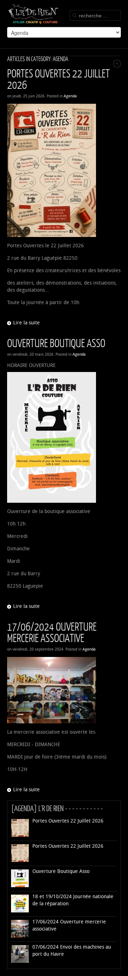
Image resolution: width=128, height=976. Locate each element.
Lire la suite (26, 323)
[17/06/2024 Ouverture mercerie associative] (64, 690)
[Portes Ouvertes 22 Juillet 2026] (64, 170)
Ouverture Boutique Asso (56, 342)
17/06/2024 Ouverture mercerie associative (52, 632)
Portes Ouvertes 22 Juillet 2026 (58, 78)
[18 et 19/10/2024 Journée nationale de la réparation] (20, 911)
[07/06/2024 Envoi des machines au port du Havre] (20, 961)
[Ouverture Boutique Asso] (64, 437)
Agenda (70, 96)
